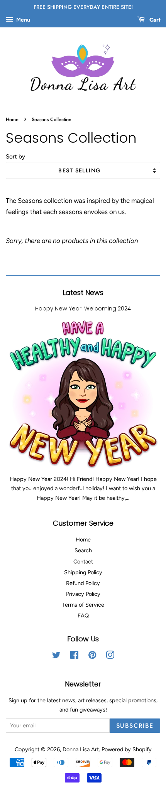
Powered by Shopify (127, 749)
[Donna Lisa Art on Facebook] (74, 656)
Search (83, 550)
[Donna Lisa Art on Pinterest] (92, 656)
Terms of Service (83, 604)
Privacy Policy (83, 593)
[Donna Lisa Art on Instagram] (110, 656)
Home (12, 119)
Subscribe (135, 725)
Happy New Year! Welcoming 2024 (83, 308)
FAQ (83, 615)
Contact (83, 561)
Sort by (15, 156)
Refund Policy (83, 583)
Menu (22, 20)
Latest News (83, 292)
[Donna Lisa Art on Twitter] (56, 656)
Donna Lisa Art (81, 749)
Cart (154, 20)
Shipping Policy (83, 572)
